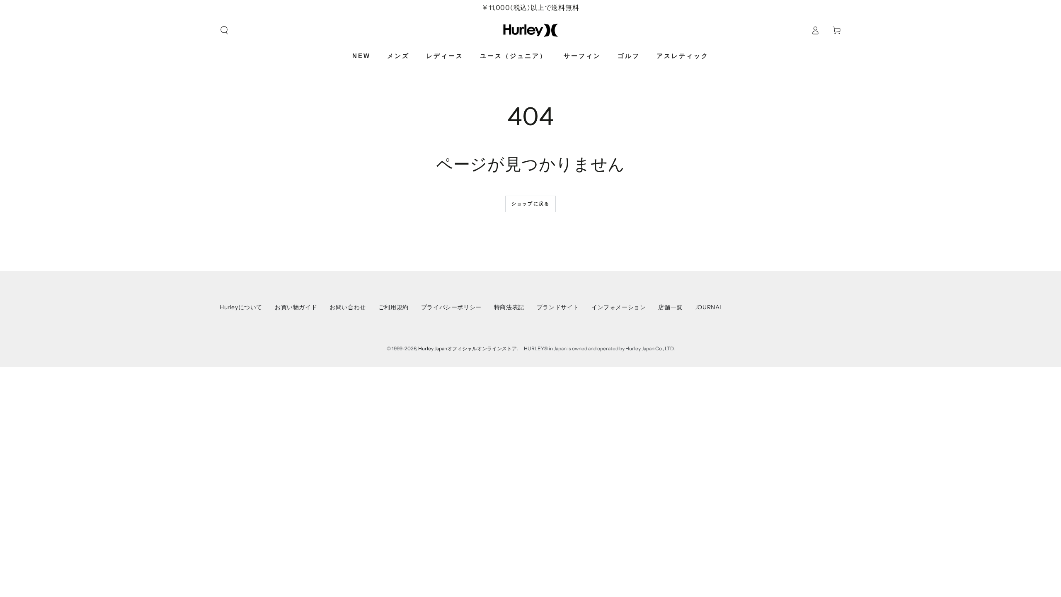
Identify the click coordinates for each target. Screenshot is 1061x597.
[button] (224, 30)
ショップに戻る (530, 203)
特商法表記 (509, 307)
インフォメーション (618, 307)
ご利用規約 (393, 307)
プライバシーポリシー (451, 307)
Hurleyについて (241, 307)
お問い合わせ (347, 307)
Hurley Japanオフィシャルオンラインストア (467, 348)
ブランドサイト (558, 307)
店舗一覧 (670, 307)
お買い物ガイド (296, 307)
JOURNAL (709, 307)
